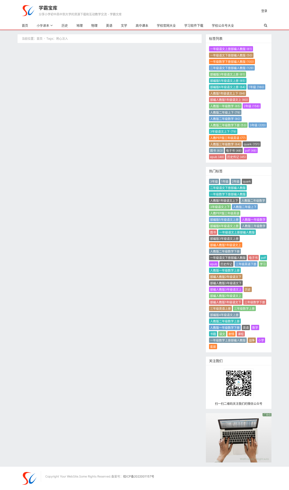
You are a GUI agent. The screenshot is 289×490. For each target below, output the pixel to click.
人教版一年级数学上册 (225, 270)
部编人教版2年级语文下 (225, 276)
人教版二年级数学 (225, 118)
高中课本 (142, 26)
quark (252, 144)
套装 (213, 346)
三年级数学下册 (254, 302)
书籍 (213, 334)
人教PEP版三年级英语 (228, 138)
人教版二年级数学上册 (225, 321)
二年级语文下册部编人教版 (232, 68)
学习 (263, 264)
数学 (255, 327)
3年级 (258, 125)
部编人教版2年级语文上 (225, 296)
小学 (261, 340)
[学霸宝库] (28, 10)
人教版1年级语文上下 (227, 93)
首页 (25, 26)
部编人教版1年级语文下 (225, 302)
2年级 (252, 106)
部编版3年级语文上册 (227, 74)
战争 (252, 340)
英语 (109, 26)
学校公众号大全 (223, 26)
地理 (79, 26)
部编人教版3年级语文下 (226, 283)
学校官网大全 (166, 26)
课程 (241, 334)
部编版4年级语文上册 (224, 315)
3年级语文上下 (223, 131)
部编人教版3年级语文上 (226, 289)
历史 (65, 26)
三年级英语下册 (246, 264)
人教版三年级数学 (225, 144)
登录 (264, 10)
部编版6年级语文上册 (227, 87)
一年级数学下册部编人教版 (232, 61)
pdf (251, 150)
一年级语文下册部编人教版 (231, 55)
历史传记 (236, 157)
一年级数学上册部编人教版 (228, 340)
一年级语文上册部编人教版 (231, 49)
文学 (124, 26)
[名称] (238, 437)
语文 (222, 334)
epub (217, 157)
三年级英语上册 (220, 308)
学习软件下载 (193, 26)
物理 (94, 26)
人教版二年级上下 (225, 112)
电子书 (234, 150)
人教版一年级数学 (225, 106)
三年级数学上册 (244, 308)
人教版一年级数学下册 (225, 327)
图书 (216, 150)
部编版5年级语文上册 (227, 80)
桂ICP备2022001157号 (138, 476)
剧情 (231, 334)
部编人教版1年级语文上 (229, 99)
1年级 (256, 87)
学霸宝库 (48, 8)
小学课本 (43, 25)
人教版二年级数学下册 (228, 125)
